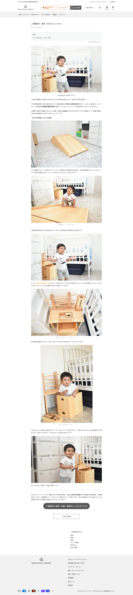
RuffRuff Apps (93, 42)
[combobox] (93, 8)
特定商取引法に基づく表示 (76, 563)
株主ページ (71, 581)
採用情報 (70, 578)
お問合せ (113, 2)
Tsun (100, 42)
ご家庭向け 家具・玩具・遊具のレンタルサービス (66, 506)
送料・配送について (74, 574)
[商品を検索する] (100, 8)
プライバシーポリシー (75, 567)
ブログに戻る (66, 516)
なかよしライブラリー (87, 591)
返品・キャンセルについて (76, 570)
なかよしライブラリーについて (99, 2)
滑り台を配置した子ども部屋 (42, 38)
